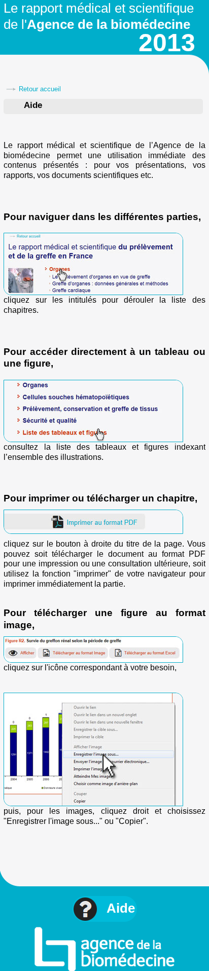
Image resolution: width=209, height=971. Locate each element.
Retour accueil (40, 89)
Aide (121, 908)
